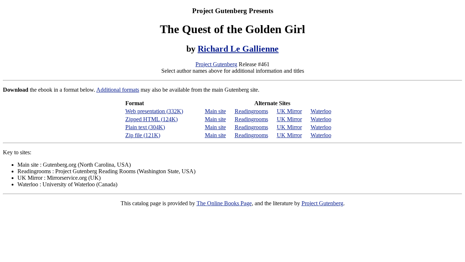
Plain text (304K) (145, 127)
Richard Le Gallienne (238, 48)
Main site (215, 111)
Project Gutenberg (216, 64)
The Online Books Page (224, 203)
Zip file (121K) (142, 135)
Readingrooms (251, 111)
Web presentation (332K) (154, 111)
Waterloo (321, 111)
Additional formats (117, 90)
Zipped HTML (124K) (151, 119)
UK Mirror (289, 111)
